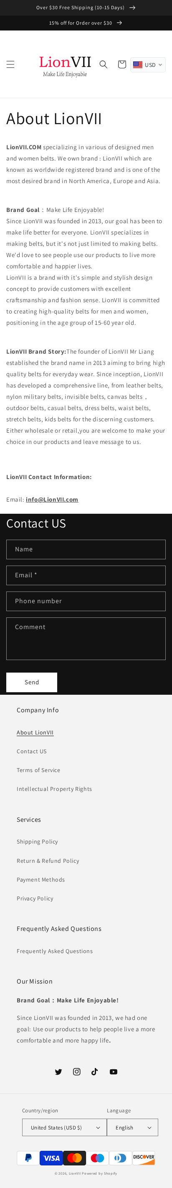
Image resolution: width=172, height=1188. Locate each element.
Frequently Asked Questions (55, 951)
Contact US (32, 751)
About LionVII (35, 732)
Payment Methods (41, 879)
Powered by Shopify (99, 1173)
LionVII (75, 1173)
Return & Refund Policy (48, 860)
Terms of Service (39, 770)
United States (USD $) (56, 1127)
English (124, 1127)
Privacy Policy (35, 898)
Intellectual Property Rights (54, 789)
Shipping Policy (37, 841)
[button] (10, 64)
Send (32, 682)
